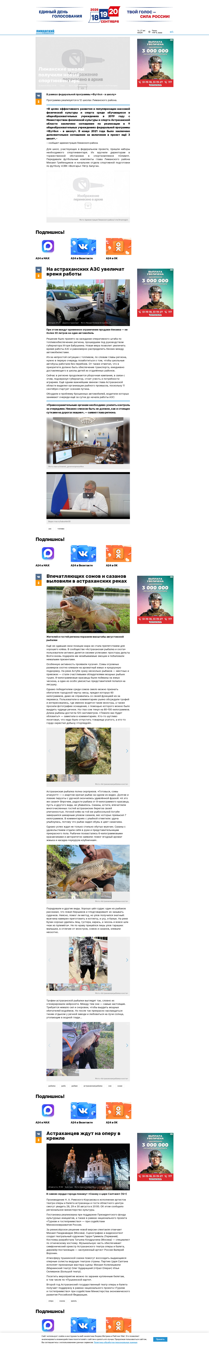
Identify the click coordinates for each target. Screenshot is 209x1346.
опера (51, 1301)
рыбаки (75, 1086)
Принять (160, 1339)
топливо (60, 529)
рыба (63, 1086)
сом (109, 1086)
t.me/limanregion (110, 86)
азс (50, 529)
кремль (74, 1301)
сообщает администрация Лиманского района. (73, 143)
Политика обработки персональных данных (115, 1342)
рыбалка (52, 1086)
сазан (119, 1086)
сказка (62, 1301)
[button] (127, 751)
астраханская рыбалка (93, 1086)
